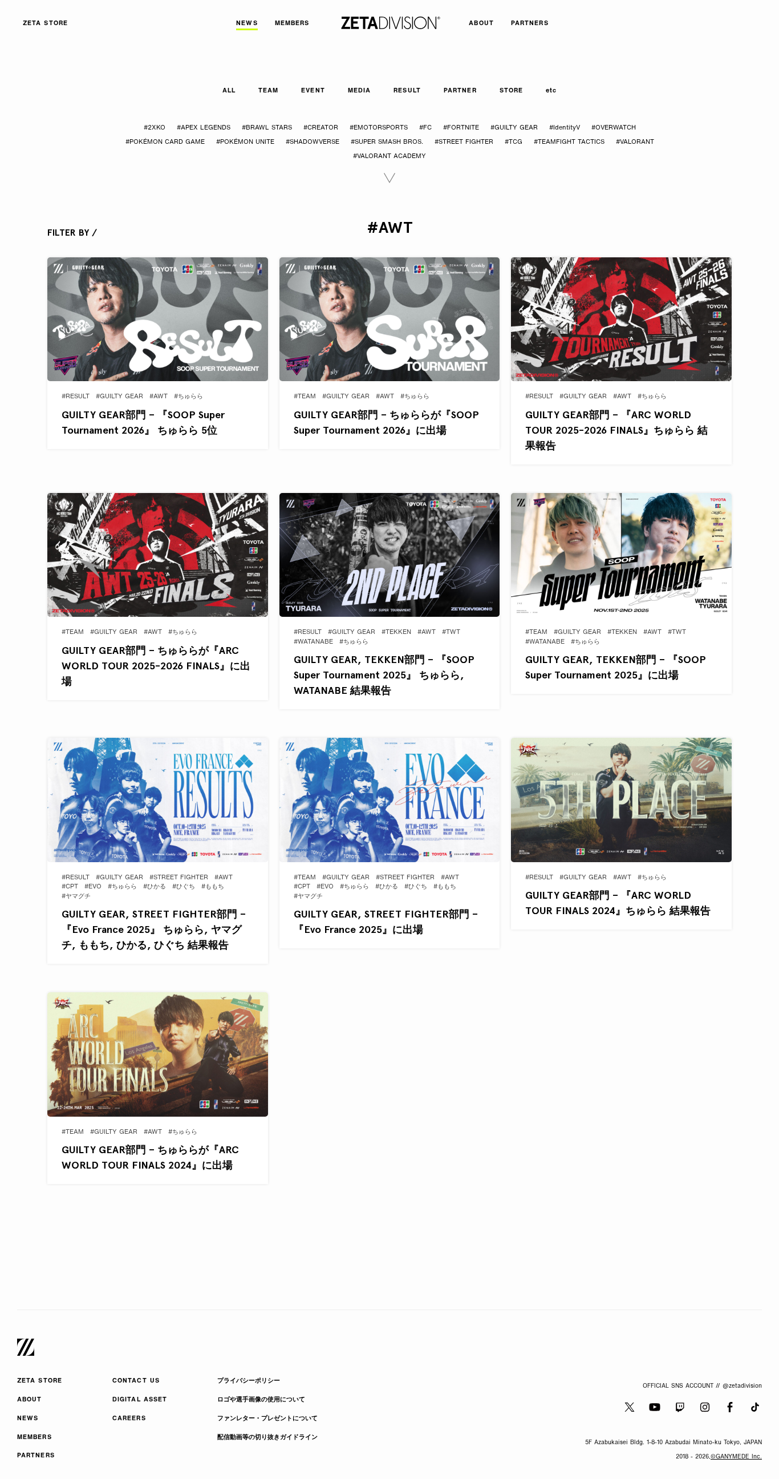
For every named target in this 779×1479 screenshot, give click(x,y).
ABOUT (29, 1400)
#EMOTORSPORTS (379, 128)
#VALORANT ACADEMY (389, 156)
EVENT (313, 91)
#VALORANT (635, 142)
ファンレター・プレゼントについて (267, 1419)
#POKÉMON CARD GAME (165, 142)
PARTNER (460, 91)
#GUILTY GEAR (514, 128)
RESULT (407, 91)
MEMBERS (34, 1437)
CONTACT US (136, 1381)
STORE (512, 91)
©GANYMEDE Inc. (736, 1457)
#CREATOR (320, 128)
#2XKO (154, 128)
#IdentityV (564, 128)
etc (551, 91)
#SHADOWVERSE (312, 142)
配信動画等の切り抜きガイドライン (267, 1437)
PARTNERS (36, 1456)
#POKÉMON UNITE (245, 142)
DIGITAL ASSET (139, 1400)
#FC (425, 128)
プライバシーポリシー (248, 1381)
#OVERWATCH (613, 128)
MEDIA (359, 91)
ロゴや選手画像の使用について (261, 1400)
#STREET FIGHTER (464, 142)
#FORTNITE (461, 128)
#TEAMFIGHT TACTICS (569, 142)
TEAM (268, 91)
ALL (229, 91)
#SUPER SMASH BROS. (387, 142)
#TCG (513, 142)
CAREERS (129, 1419)
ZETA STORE (39, 1381)
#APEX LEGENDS (203, 128)
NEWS (27, 1419)
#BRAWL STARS (267, 128)
